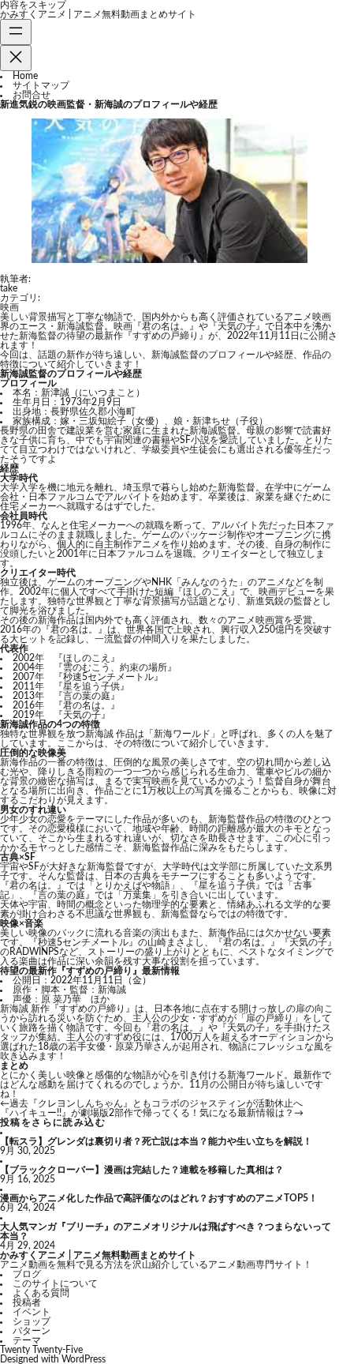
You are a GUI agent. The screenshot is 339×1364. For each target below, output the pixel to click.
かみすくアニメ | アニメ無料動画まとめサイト (98, 14)
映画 (9, 307)
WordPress (83, 1359)
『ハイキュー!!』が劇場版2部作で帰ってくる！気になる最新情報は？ (147, 1113)
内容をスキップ (33, 4)
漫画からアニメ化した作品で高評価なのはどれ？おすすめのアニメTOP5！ (159, 1198)
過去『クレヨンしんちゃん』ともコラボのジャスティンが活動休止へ (156, 1103)
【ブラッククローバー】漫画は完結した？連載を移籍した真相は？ (142, 1169)
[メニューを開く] (16, 32)
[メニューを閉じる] (16, 58)
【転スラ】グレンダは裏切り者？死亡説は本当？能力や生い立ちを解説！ (156, 1141)
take (8, 288)
